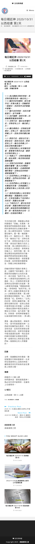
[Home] (1, 26)
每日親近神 (7, 70)
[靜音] (25, 76)
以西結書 (27, 69)
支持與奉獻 (18, 3)
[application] (17, 76)
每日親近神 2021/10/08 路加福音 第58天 (17, 507)
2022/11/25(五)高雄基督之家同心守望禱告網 (17, 482)
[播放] (5, 76)
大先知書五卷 (19, 69)
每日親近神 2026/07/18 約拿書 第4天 (17, 457)
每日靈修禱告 (9, 69)
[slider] (28, 76)
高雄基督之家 (12, 66)
